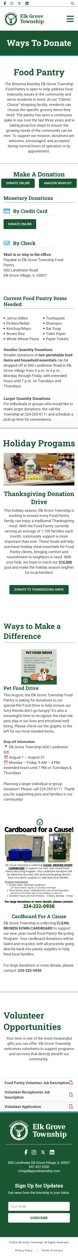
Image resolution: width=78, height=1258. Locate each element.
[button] (72, 3)
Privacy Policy (24, 1250)
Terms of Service (52, 1250)
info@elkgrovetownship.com (39, 1171)
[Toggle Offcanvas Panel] (70, 19)
